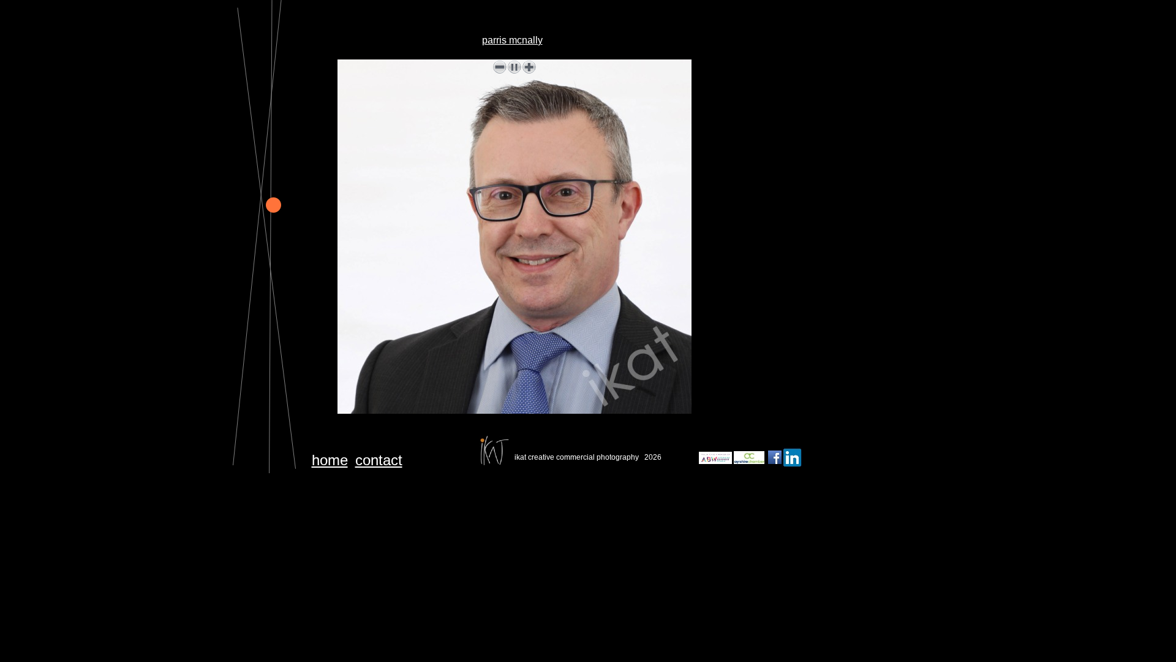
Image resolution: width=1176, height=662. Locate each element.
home (330, 460)
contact (378, 460)
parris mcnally (512, 40)
